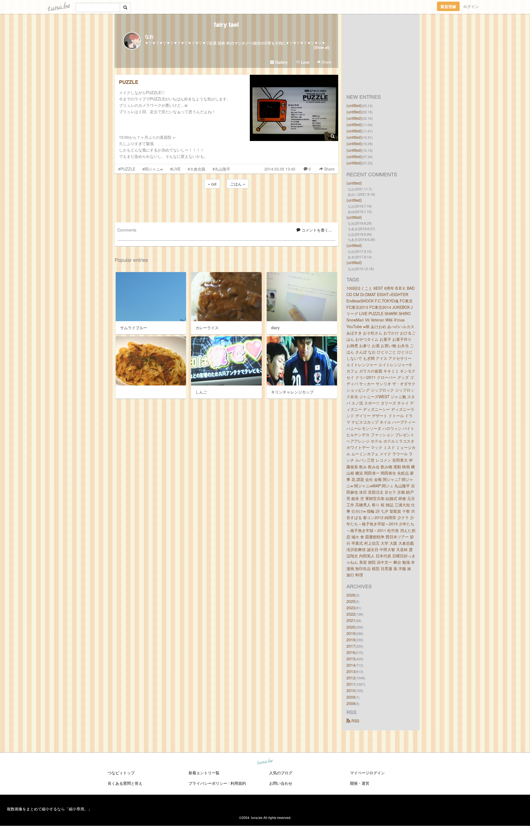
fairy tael (226, 24)
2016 (350, 652)
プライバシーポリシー (208, 783)
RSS (354, 720)
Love (304, 62)
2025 (350, 601)
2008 (350, 703)
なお (149, 36)
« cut (212, 184)
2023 (350, 607)
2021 (350, 620)
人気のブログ (280, 772)
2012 (350, 677)
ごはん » (237, 184)
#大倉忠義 (196, 169)
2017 (350, 646)
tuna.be (264, 762)
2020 (350, 627)
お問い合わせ (280, 783)
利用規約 (238, 783)
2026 (350, 595)
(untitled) (354, 105)
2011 (350, 684)
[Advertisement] (226, 204)
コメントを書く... (316, 230)
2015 (350, 658)
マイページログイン (367, 772)
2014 (350, 665)
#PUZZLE (126, 169)
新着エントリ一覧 (204, 772)
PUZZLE (128, 82)
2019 (350, 633)
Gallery (281, 62)
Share (325, 62)
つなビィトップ (121, 772)
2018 (350, 639)
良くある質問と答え (125, 783)
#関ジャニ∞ (152, 169)
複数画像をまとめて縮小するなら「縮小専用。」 (49, 809)
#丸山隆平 (221, 169)
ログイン (471, 6)
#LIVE (175, 169)
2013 (350, 671)
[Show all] (322, 47)
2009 (350, 697)
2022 (350, 614)
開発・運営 (359, 783)
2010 (350, 690)
